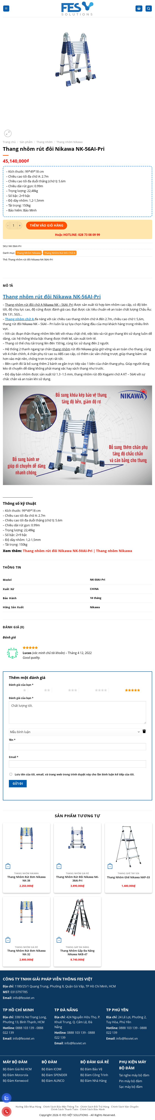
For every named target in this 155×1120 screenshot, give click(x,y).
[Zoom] (8, 133)
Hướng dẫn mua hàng (28, 1106)
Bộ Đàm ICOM (51, 1069)
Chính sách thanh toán (64, 1109)
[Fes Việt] (77, 9)
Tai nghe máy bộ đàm (134, 1075)
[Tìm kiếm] (149, 8)
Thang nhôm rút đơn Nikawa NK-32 (26, 952)
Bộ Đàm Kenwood (15, 1081)
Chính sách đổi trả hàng (95, 1106)
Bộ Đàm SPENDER (54, 1075)
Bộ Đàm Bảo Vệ (91, 1069)
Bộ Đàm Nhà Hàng (93, 1081)
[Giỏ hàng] (139, 8)
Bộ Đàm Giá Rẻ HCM (17, 1069)
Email (13, 757)
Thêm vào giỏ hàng (46, 225)
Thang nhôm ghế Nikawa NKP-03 (128, 877)
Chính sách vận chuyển (124, 1106)
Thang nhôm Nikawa (70, 142)
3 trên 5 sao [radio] (60, 690)
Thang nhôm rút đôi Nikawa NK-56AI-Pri (30, 259)
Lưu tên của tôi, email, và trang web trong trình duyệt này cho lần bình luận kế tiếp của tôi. (74, 774)
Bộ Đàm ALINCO (53, 1081)
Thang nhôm (44, 142)
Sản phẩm (26, 142)
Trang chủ (9, 142)
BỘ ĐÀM (49, 1061)
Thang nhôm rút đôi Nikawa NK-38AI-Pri (77, 878)
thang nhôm (61, 349)
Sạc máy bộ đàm (131, 1087)
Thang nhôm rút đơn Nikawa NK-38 (26, 878)
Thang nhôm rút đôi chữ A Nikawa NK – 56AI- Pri (39, 305)
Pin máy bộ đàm (130, 1081)
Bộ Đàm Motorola (15, 1075)
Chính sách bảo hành (92, 1109)
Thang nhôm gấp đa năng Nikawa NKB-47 (77, 952)
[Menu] (6, 8)
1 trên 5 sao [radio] (15, 690)
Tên (12, 740)
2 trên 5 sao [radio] (36, 690)
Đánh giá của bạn (21, 685)
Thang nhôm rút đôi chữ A (59, 253)
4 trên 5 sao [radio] (87, 690)
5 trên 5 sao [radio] (117, 690)
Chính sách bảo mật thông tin (61, 1106)
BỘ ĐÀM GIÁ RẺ (94, 1061)
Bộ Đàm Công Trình (94, 1075)
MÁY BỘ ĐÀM (15, 1061)
